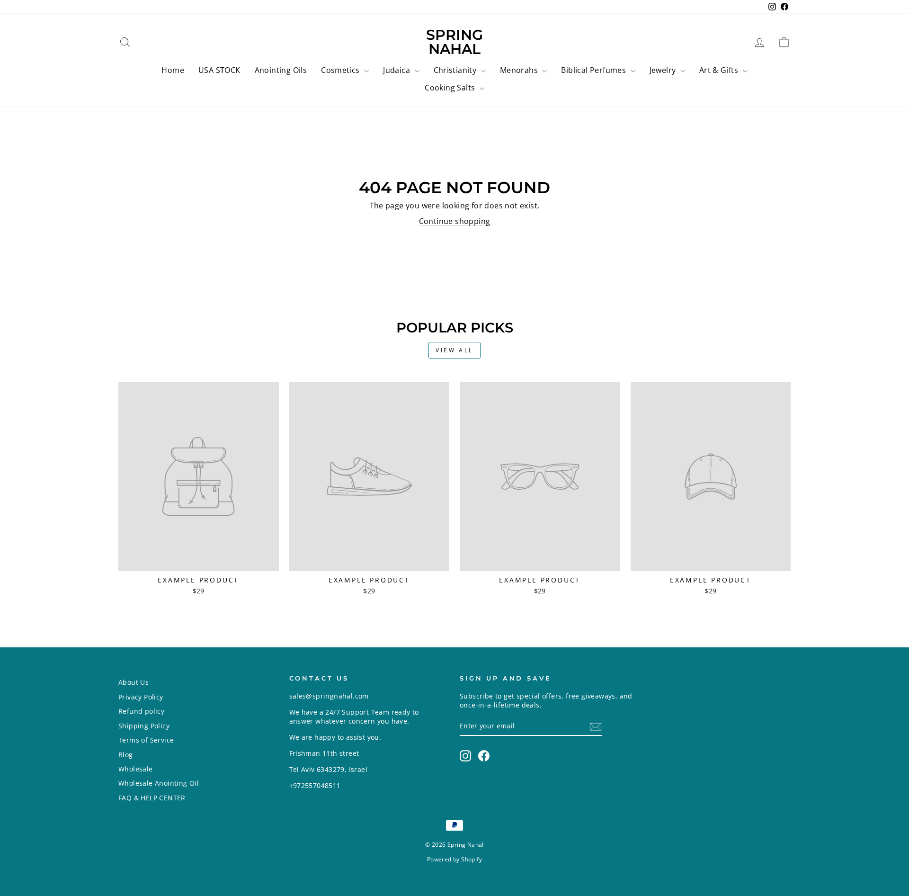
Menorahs (520, 70)
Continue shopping (454, 221)
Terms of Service (146, 739)
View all (454, 350)
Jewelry (664, 70)
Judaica (397, 70)
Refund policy (141, 711)
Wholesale (135, 768)
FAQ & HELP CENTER (152, 797)
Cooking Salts (451, 87)
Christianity (456, 70)
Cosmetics (341, 70)
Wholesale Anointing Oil (158, 783)
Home (172, 70)
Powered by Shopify (454, 859)
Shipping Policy (143, 725)
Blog (125, 754)
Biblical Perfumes (594, 70)
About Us (133, 682)
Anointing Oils (281, 70)
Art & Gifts (719, 70)
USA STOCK (219, 70)
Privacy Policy (140, 696)
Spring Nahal (454, 42)
